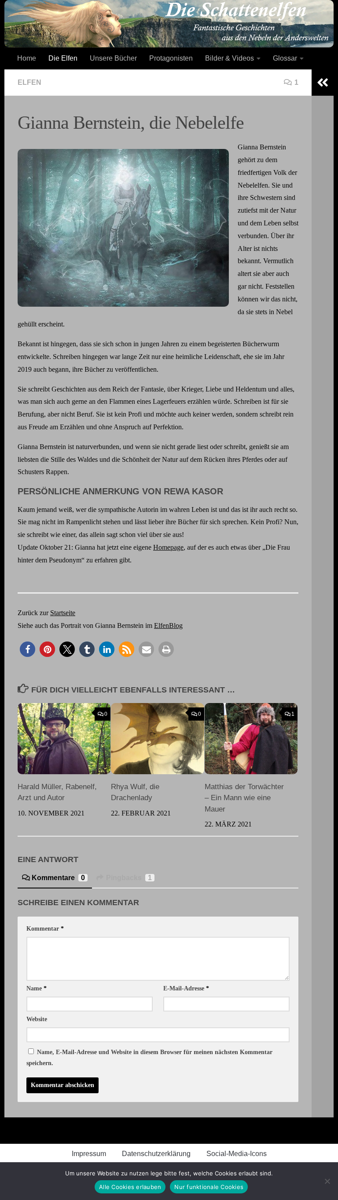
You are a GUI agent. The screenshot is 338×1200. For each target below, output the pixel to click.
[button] (27, 649)
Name (36, 988)
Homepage (168, 547)
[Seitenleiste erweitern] (323, 82)
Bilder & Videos (229, 58)
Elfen (29, 82)
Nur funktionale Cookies (208, 1186)
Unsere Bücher (113, 58)
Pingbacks (129, 877)
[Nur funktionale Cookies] (327, 1181)
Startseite (62, 612)
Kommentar (45, 928)
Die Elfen (62, 58)
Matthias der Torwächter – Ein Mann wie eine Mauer (244, 798)
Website (36, 1019)
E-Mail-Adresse (186, 988)
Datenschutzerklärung (156, 1153)
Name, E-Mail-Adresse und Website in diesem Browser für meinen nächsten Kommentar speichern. (149, 1057)
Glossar (285, 58)
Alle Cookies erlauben (130, 1186)
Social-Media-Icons (236, 1153)
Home (26, 58)
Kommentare (58, 877)
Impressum (89, 1153)
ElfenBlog (168, 625)
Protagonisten (171, 58)
